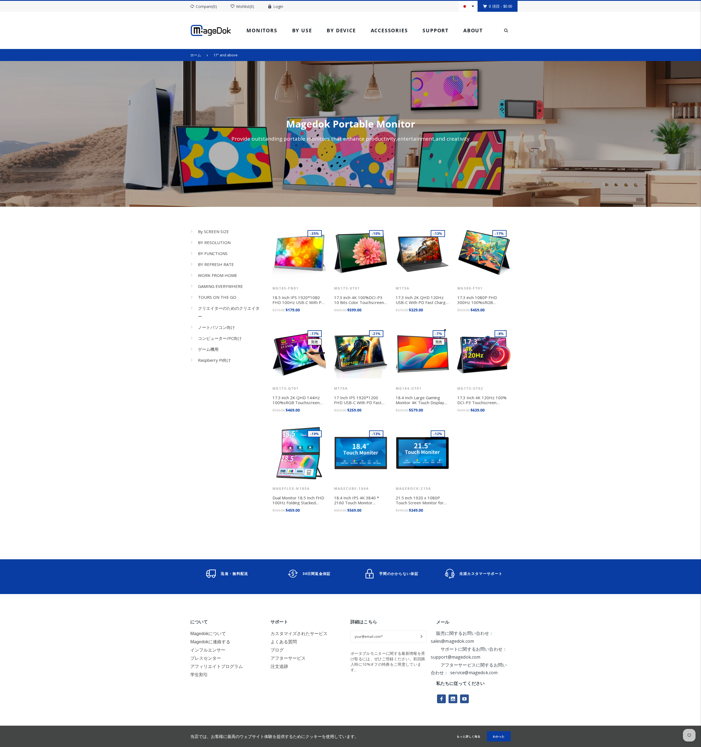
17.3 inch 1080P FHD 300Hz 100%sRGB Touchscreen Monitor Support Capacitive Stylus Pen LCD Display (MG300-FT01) (481, 300)
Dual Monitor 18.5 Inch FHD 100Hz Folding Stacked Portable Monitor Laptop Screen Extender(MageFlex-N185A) (298, 500)
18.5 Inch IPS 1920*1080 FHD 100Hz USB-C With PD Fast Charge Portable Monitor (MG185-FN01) (298, 300)
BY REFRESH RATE (216, 264)
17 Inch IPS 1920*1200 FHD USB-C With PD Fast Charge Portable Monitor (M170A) (357, 400)
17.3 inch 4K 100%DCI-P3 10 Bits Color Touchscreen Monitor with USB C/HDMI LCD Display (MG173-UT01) (360, 300)
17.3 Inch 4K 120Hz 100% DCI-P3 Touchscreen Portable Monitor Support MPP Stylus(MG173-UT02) (482, 400)
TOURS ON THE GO (217, 297)
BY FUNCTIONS (213, 253)
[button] (468, 6)
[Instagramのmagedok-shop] (453, 698)
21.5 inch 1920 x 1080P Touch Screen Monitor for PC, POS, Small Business (420, 500)
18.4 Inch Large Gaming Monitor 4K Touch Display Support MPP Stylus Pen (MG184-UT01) (420, 400)
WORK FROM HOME (217, 275)
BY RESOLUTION (214, 242)
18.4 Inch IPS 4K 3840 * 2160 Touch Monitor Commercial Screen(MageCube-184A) (357, 500)
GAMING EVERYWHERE (220, 286)
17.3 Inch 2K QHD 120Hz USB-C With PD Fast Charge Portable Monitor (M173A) (422, 300)
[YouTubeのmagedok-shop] (464, 698)
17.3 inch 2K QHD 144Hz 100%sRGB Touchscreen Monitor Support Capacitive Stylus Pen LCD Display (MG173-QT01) (298, 400)
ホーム (195, 55)
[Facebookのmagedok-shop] (441, 698)
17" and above (225, 55)
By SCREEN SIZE (213, 231)
